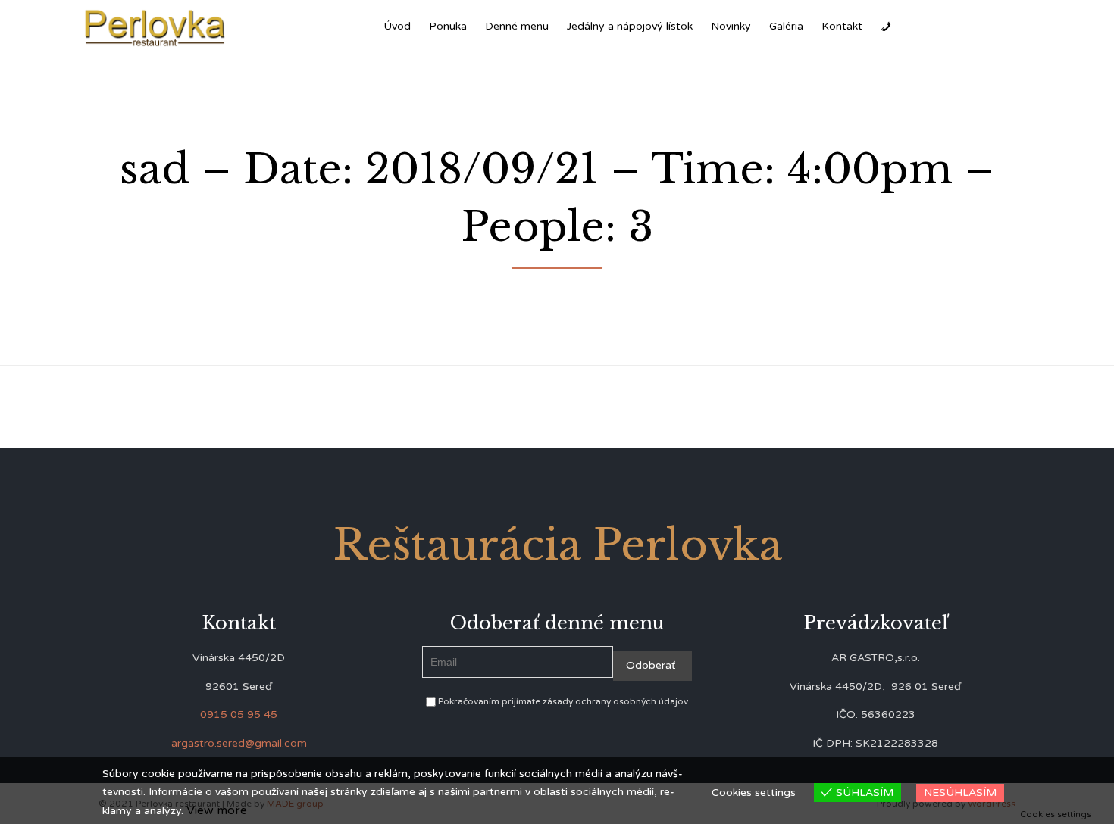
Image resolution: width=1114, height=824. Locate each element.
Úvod (397, 26)
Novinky (731, 26)
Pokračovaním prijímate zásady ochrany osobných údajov (562, 701)
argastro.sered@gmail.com (239, 743)
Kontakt (841, 26)
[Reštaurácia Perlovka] (155, 27)
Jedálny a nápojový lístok (630, 26)
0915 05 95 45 (238, 714)
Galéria (786, 26)
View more (216, 810)
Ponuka (448, 26)
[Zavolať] (885, 26)
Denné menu (517, 26)
